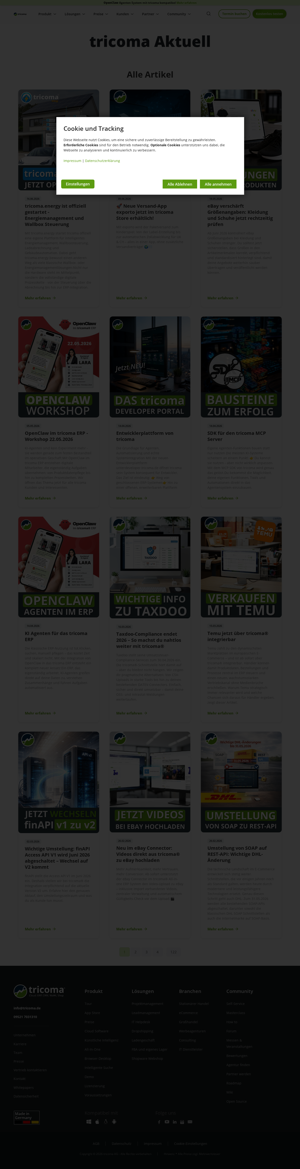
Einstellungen (78, 184)
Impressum (72, 160)
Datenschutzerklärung (102, 160)
